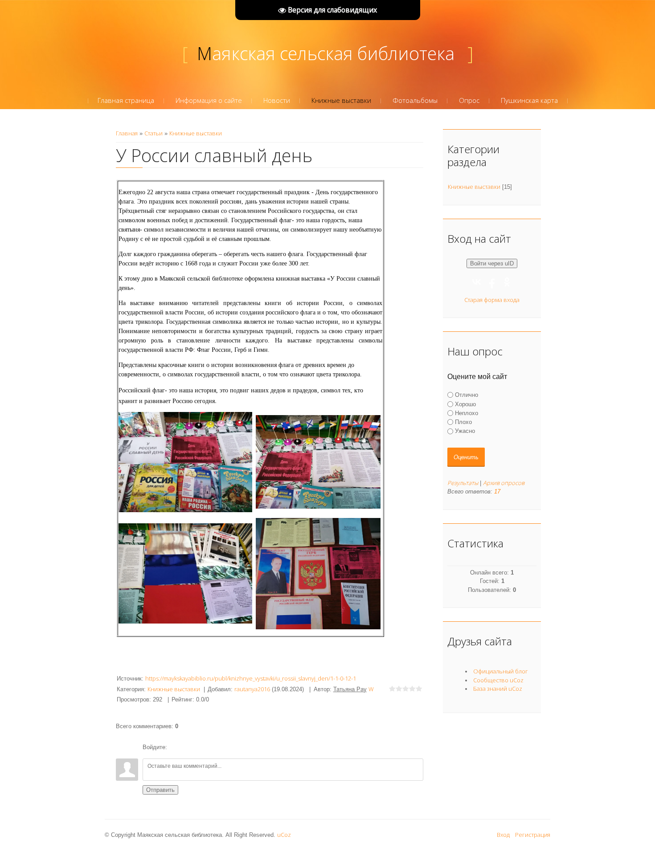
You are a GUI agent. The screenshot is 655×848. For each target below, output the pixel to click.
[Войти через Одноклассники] (221, 747)
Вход (503, 835)
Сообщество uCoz (498, 680)
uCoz (284, 835)
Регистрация (532, 835)
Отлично (466, 394)
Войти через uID (492, 263)
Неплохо (466, 413)
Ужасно (465, 431)
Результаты (462, 483)
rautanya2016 (252, 689)
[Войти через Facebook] (206, 747)
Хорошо (465, 403)
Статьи (153, 133)
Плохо (463, 422)
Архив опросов (503, 483)
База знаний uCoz (497, 689)
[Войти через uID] (175, 747)
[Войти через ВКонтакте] (190, 747)
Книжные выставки (195, 133)
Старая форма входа (492, 300)
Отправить (160, 790)
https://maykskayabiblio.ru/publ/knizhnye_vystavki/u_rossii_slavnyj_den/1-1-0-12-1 (250, 678)
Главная (127, 133)
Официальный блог (500, 671)
